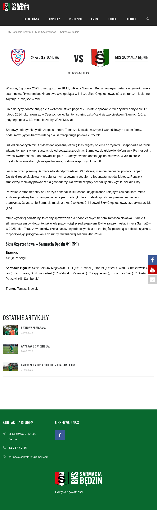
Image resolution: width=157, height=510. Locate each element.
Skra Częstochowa (45, 57)
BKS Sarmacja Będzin (131, 57)
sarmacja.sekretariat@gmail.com (28, 456)
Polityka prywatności (69, 492)
